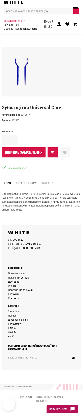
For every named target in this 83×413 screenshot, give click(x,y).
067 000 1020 (11, 24)
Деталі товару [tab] (26, 183)
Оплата (12, 285)
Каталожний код (11, 114)
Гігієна (12, 328)
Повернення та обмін (20, 290)
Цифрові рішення (18, 319)
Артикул (6, 120)
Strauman (13, 311)
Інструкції (13, 294)
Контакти (13, 298)
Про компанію (16, 273)
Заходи (12, 332)
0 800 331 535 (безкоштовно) (21, 28)
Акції (10, 336)
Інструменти (15, 324)
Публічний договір (18, 277)
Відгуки (47, 183)
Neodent (12, 315)
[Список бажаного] (67, 25)
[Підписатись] (61, 358)
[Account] (59, 25)
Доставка (13, 281)
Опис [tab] (7, 183)
